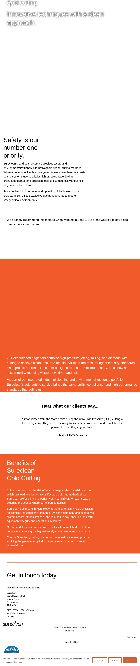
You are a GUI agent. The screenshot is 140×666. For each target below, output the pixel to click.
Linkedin (10, 616)
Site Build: (131, 637)
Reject (115, 660)
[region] (70, 659)
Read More (18, 662)
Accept (130, 660)
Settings (99, 660)
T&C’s (74, 642)
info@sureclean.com (16, 613)
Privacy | (66, 642)
